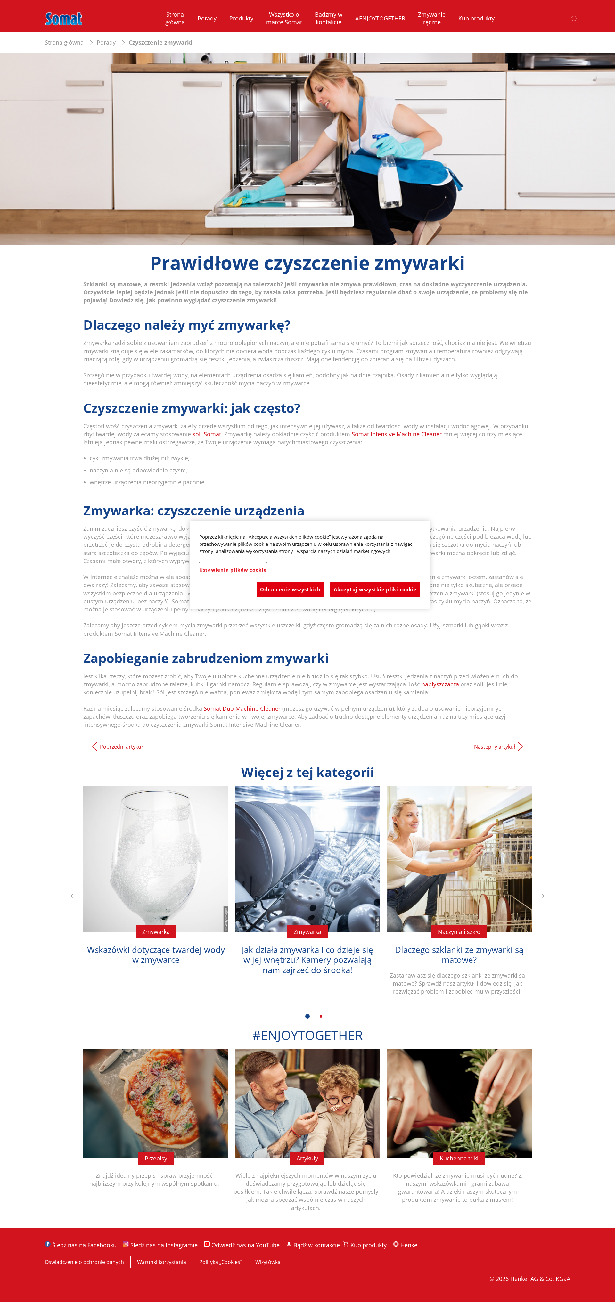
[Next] (541, 895)
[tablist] (307, 1016)
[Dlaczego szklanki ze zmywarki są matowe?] (459, 895)
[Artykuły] (307, 1135)
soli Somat (207, 434)
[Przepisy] (155, 1135)
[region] (310, 565)
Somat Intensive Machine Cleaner (397, 434)
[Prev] (73, 895)
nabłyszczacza (440, 684)
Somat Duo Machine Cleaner (242, 708)
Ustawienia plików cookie (233, 570)
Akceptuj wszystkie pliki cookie (375, 589)
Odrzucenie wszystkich (290, 589)
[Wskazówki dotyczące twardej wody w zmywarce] (155, 895)
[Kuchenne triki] (459, 1135)
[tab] (307, 1016)
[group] (307, 907)
